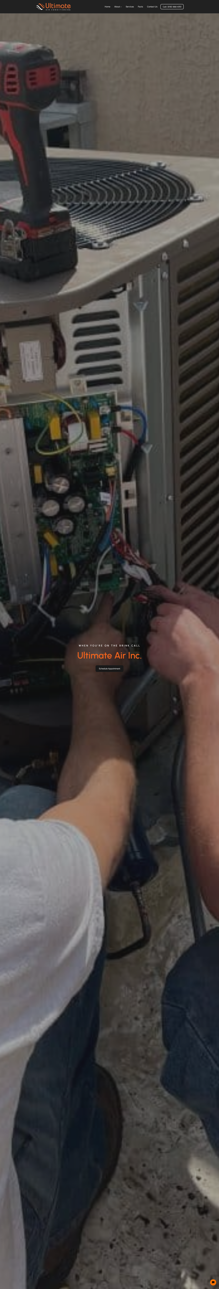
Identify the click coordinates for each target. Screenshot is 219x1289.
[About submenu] (121, 6)
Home (107, 6)
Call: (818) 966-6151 (172, 6)
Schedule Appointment (109, 668)
